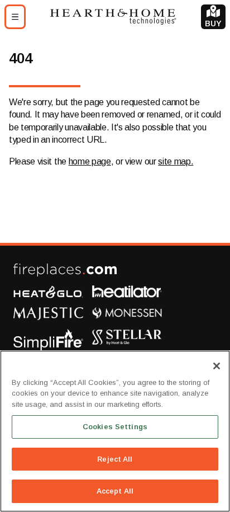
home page (90, 161)
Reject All (114, 459)
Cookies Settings (115, 426)
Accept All (115, 491)
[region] (115, 431)
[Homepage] (113, 16)
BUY (213, 23)
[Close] (216, 366)
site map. (175, 161)
